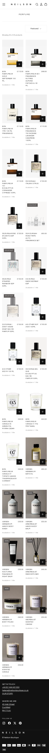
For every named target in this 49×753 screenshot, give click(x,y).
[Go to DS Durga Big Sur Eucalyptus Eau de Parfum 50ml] (36, 351)
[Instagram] (3, 723)
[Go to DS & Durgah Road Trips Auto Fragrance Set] (36, 216)
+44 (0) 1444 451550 (10, 687)
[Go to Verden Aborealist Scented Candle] (36, 599)
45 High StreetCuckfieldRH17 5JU (8, 707)
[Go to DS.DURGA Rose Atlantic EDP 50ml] (12, 216)
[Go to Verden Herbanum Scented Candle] (12, 647)
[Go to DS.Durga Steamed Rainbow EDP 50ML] (12, 261)
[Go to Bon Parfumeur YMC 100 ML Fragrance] (12, 108)
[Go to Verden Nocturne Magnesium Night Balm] (12, 552)
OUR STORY (7, 694)
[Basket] (45, 4)
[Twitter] (14, 723)
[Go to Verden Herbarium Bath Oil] (36, 451)
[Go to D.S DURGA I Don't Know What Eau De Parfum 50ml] (12, 307)
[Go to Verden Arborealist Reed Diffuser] (36, 552)
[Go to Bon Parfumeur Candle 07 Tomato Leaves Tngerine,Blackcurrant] (12, 451)
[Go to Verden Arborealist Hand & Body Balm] (36, 504)
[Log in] (41, 4)
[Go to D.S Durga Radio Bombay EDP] (36, 261)
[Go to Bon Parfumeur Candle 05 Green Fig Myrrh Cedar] (12, 401)
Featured (34, 29)
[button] (3, 4)
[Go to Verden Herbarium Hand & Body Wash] (12, 504)
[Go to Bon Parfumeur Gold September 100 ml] (12, 54)
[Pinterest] (20, 723)
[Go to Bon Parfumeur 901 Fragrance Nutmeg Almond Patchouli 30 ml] (36, 54)
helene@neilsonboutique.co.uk (15, 690)
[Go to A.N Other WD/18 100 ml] (12, 351)
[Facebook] (9, 723)
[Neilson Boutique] (13, 733)
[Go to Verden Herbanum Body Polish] (12, 599)
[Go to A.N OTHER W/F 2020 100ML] (36, 307)
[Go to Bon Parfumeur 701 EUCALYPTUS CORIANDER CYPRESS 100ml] (12, 163)
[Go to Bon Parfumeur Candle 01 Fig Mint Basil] (36, 401)
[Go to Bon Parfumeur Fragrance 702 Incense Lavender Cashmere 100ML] (36, 108)
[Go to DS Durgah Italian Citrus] (36, 163)
